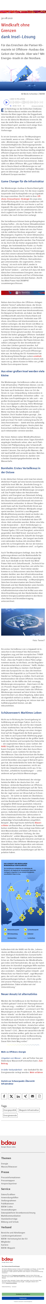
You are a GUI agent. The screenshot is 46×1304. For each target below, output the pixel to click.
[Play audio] (6, 102)
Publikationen (7, 1203)
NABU (3, 746)
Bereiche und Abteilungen (13, 1232)
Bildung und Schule (10, 1222)
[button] (4, 1096)
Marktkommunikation (11, 1216)
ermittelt (37, 356)
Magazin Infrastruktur (29, 1110)
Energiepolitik (10, 1110)
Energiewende (10, 1115)
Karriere (4, 1245)
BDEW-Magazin (8, 1248)
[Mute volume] (10, 106)
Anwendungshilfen (9, 1197)
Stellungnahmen (8, 1200)
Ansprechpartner (9, 1183)
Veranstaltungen (9, 1210)
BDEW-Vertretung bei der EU (14, 1239)
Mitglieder (5, 1242)
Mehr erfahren (36, 1072)
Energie (4, 1163)
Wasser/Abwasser (9, 1167)
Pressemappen (8, 1180)
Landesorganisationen (11, 1236)
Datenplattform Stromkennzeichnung (18, 1213)
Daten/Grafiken (8, 1194)
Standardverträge (9, 1219)
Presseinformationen (10, 1177)
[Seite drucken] (39, 1096)
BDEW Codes (7, 1206)
